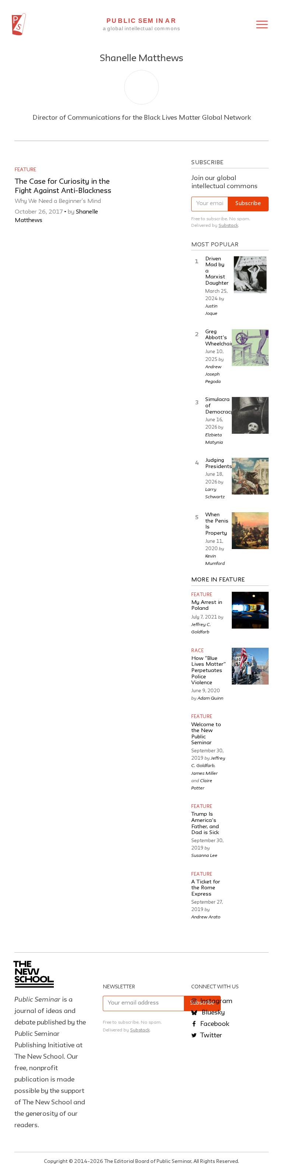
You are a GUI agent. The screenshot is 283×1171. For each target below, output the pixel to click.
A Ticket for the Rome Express (205, 888)
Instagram (216, 1001)
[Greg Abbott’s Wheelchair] (250, 347)
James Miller (204, 773)
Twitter (210, 1035)
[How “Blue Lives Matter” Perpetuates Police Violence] (250, 666)
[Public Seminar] (19, 24)
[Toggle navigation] (262, 24)
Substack (228, 226)
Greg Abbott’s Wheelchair (219, 338)
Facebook (214, 1024)
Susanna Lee (204, 855)
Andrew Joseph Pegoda (213, 374)
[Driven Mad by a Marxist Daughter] (250, 274)
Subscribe (248, 203)
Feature (25, 170)
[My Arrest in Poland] (250, 610)
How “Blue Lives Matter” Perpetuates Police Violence (208, 671)
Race (197, 651)
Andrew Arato (205, 916)
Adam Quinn (210, 697)
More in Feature (218, 580)
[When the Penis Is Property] (250, 530)
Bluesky (212, 1013)
